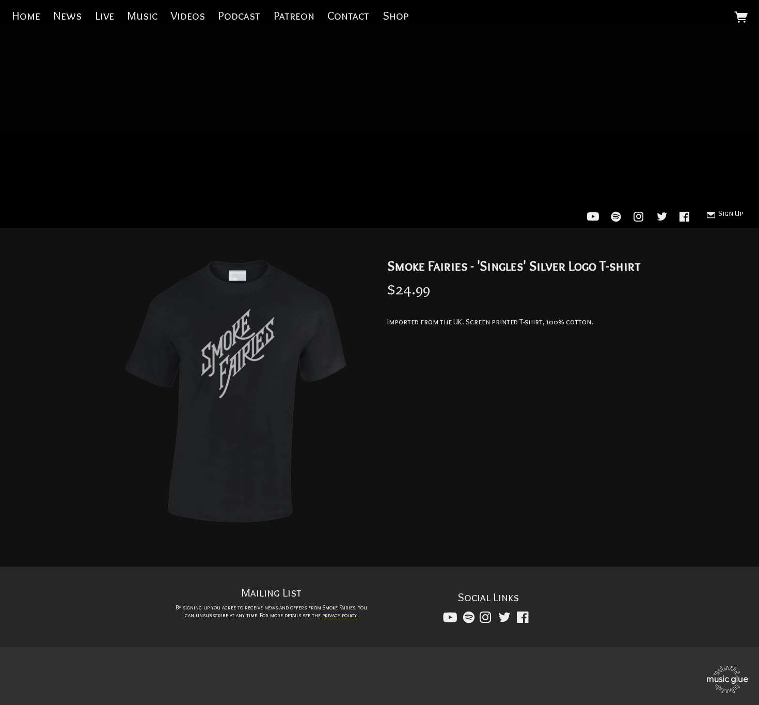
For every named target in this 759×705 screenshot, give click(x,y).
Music (142, 15)
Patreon (294, 15)
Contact (348, 15)
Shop (395, 15)
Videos (188, 15)
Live (104, 15)
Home (26, 15)
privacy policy (339, 615)
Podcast (239, 15)
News (67, 15)
